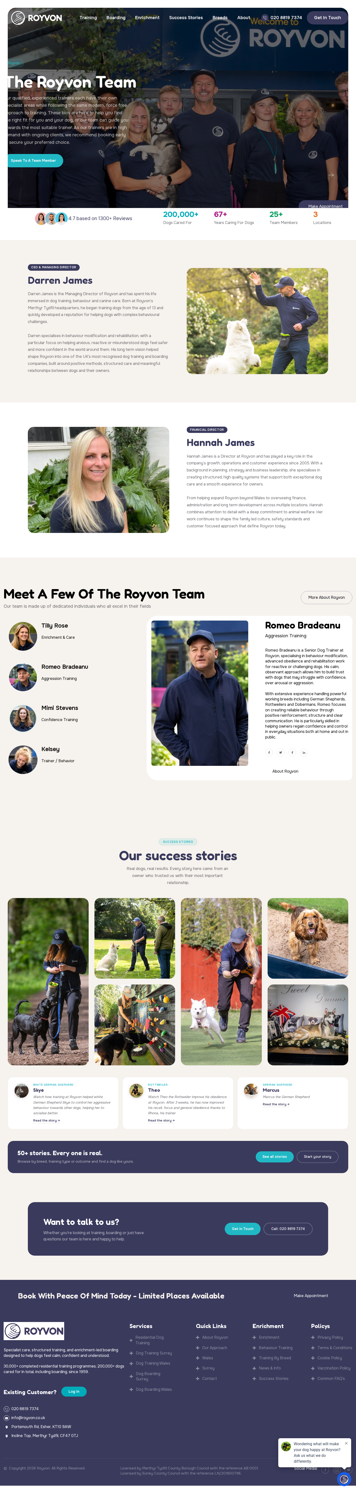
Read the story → (46, 1118)
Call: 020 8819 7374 (288, 1226)
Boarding (116, 17)
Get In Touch (327, 17)
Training (88, 17)
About (243, 17)
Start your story (317, 1154)
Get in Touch (242, 1226)
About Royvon (285, 767)
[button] (331, 175)
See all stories (275, 1154)
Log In (74, 1389)
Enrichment (147, 17)
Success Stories (186, 17)
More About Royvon (326, 597)
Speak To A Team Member (33, 160)
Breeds (220, 17)
